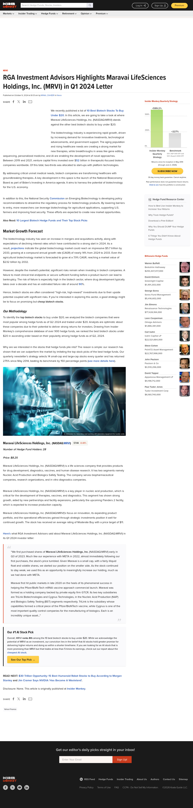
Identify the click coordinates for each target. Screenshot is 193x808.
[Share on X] (19, 101)
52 (77, 160)
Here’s (7, 533)
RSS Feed (89, 779)
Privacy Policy (86, 787)
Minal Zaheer (48, 95)
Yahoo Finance (10, 709)
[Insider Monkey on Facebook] (6, 787)
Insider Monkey (76, 689)
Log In (139, 5)
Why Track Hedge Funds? (161, 215)
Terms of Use (104, 787)
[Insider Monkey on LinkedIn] (27, 787)
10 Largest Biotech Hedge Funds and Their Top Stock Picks (51, 220)
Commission (57, 198)
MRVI (67, 443)
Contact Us (169, 779)
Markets (7, 13)
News (5, 70)
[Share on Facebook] (14, 101)
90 (80, 284)
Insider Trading (26, 13)
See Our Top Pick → (23, 660)
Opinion (85, 13)
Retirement (68, 13)
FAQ (116, 787)
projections (17, 248)
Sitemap (183, 779)
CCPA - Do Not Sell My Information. (141, 787)
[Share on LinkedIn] (24, 101)
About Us (142, 779)
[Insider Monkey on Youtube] (20, 787)
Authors (155, 779)
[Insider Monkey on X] (13, 787)
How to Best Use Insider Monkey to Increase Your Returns (165, 207)
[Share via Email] (30, 101)
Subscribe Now (167, 171)
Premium (179, 5)
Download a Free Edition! (160, 220)
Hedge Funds (48, 13)
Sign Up (159, 5)
